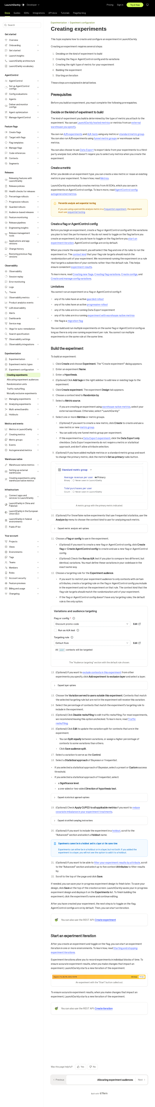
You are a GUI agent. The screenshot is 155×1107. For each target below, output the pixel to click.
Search (11, 25)
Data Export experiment (96, 438)
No (94, 1066)
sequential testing (76, 212)
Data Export (87, 149)
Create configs (129, 274)
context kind (79, 254)
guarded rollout (95, 299)
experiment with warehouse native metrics (111, 315)
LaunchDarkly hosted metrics (94, 122)
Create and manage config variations (71, 278)
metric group (87, 427)
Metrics (104, 178)
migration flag (75, 320)
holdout (116, 830)
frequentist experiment (115, 209)
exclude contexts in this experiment (101, 672)
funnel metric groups (105, 138)
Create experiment (105, 919)
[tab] (7, 13)
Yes (82, 1066)
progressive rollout (97, 304)
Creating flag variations (107, 274)
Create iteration (104, 1008)
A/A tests (92, 134)
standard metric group (131, 134)
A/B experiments (73, 134)
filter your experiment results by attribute (117, 862)
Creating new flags (83, 274)
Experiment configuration (82, 22)
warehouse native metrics (116, 406)
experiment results (81, 267)
